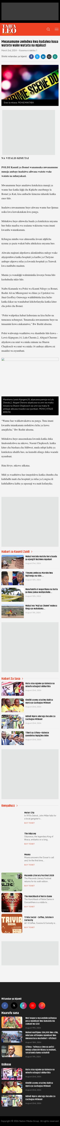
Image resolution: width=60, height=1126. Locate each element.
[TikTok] (23, 1005)
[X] (37, 56)
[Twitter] (14, 1005)
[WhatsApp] (55, 56)
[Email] (49, 56)
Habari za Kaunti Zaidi (15, 552)
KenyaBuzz (8, 805)
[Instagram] (42, 1005)
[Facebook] (31, 56)
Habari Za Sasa (10, 678)
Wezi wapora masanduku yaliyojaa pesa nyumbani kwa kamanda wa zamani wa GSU (41, 1021)
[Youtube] (32, 1005)
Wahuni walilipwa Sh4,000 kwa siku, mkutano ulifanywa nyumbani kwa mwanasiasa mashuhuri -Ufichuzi (41, 1035)
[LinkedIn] (43, 56)
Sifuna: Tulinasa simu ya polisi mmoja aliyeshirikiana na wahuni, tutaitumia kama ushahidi (40, 1050)
